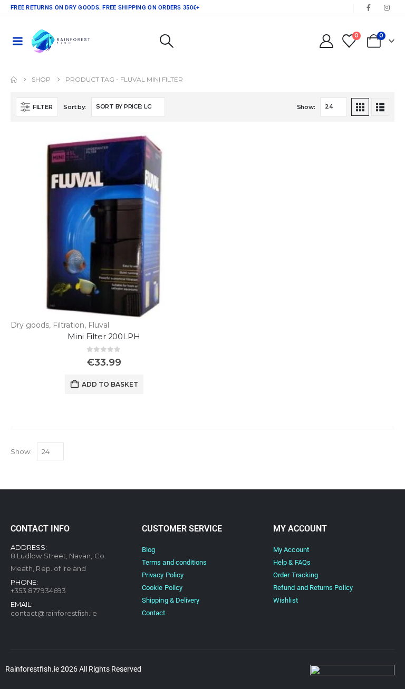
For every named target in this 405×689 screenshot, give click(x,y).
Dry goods (30, 325)
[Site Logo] (61, 41)
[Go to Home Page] (14, 79)
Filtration (68, 325)
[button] (166, 41)
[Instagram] (386, 7)
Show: (306, 107)
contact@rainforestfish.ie (54, 613)
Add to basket (110, 384)
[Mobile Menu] (17, 41)
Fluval (98, 325)
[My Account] (326, 41)
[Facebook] (368, 7)
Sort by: (74, 107)
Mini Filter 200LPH (104, 336)
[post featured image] (104, 225)
